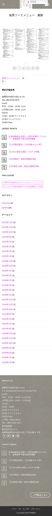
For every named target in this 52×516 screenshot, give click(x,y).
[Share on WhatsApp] (14, 68)
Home (14, 509)
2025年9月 (7, 237)
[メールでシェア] (28, 68)
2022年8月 (7, 314)
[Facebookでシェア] (19, 68)
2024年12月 (7, 261)
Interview (6, 203)
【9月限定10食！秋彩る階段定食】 (24, 166)
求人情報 (26, 509)
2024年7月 (7, 270)
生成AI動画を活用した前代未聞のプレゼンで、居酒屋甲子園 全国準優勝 (27, 137)
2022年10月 (7, 309)
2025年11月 (7, 227)
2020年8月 (7, 352)
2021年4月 (7, 328)
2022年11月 (7, 304)
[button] (3, 4)
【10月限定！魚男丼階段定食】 (22, 159)
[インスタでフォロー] (9, 436)
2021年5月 (7, 323)
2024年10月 (7, 266)
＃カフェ (22, 182)
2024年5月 (7, 280)
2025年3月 (7, 246)
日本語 (33, 2)
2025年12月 (7, 222)
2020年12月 (7, 333)
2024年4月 (7, 285)
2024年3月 (7, 290)
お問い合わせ (35, 509)
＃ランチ (6, 186)
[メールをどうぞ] (18, 436)
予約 (19, 509)
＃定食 (39, 186)
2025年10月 (7, 232)
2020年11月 (7, 338)
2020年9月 (7, 348)
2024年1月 (7, 295)
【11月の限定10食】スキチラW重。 (24, 151)
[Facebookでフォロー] (4, 436)
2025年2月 (7, 251)
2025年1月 (7, 256)
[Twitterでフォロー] (13, 436)
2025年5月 (7, 241)
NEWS (5, 207)
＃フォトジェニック (35, 182)
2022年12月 (7, 299)
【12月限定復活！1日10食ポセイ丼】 (25, 144)
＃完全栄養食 (30, 186)
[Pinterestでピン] (33, 68)
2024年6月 (7, 275)
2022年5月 (7, 319)
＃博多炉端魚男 (17, 186)
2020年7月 (7, 357)
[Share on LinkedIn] (37, 68)
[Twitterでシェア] (24, 68)
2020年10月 (7, 343)
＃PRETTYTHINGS (10, 182)
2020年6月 (7, 362)
